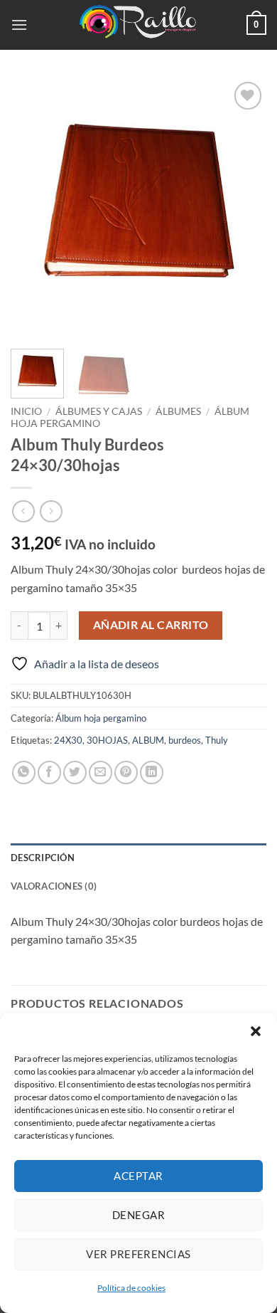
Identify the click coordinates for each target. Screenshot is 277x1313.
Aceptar (138, 1175)
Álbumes (178, 411)
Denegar (138, 1214)
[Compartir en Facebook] (49, 772)
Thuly (216, 740)
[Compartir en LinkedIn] (151, 772)
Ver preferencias (138, 1254)
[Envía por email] (100, 772)
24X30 (68, 740)
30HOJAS (107, 740)
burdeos (184, 740)
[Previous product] (51, 511)
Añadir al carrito (151, 624)
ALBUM (148, 740)
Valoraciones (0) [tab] (54, 886)
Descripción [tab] (43, 857)
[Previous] (33, 206)
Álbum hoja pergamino (100, 718)
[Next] (243, 206)
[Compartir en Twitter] (75, 772)
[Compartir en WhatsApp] (24, 772)
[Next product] (23, 511)
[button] (256, 1031)
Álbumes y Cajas (98, 411)
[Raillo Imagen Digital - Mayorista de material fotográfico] (138, 25)
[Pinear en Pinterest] (126, 772)
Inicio (26, 411)
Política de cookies (131, 1287)
